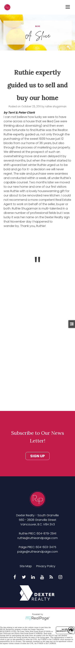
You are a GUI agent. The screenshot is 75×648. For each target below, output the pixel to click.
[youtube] (42, 577)
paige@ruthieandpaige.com (37, 552)
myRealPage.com (37, 618)
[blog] (51, 577)
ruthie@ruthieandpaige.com (37, 538)
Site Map (26, 566)
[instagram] (60, 577)
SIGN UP (37, 456)
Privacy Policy (45, 566)
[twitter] (23, 577)
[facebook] (14, 577)
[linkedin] (33, 577)
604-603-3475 (46, 547)
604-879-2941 (46, 533)
